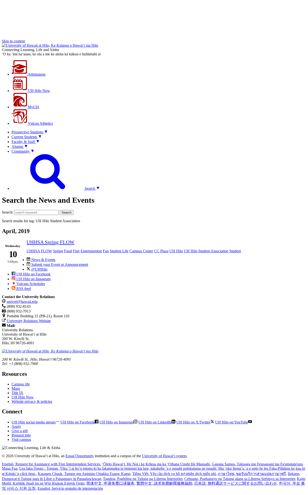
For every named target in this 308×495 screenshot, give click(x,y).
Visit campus (21, 439)
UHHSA (33, 251)
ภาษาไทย (252, 474)
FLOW (46, 251)
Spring (58, 251)
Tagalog (142, 479)
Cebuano (239, 479)
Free (76, 251)
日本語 (235, 483)
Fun (106, 251)
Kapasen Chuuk (84, 474)
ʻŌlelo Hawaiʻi (156, 464)
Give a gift (20, 431)
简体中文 (110, 483)
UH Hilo (176, 251)
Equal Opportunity (79, 456)
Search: (7, 212)
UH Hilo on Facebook (33, 274)
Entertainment (91, 251)
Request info (21, 435)
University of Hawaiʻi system (164, 456)
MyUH (33, 107)
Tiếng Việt (174, 474)
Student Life (119, 251)
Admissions (36, 74)
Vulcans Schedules (30, 284)
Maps (16, 388)
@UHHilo (38, 269)
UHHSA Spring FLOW (50, 242)
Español (70, 488)
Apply (16, 426)
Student (235, 251)
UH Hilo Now (38, 91)
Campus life (21, 384)
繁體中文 (164, 483)
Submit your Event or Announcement (59, 264)
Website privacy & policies (32, 401)
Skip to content (13, 41)
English (51, 464)
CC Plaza (161, 251)
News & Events (42, 260)
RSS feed (23, 289)
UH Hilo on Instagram (33, 279)
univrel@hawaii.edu (22, 302)
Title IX (17, 393)
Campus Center (141, 251)
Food (68, 251)
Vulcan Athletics (40, 123)
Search (66, 212)
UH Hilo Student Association (206, 251)
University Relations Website (29, 321)
